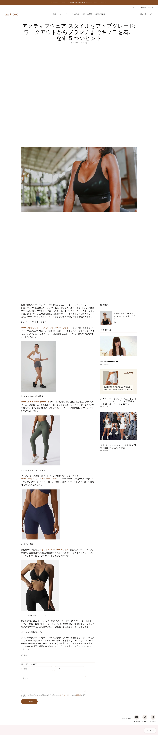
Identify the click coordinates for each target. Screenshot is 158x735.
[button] (75, 14)
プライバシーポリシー (65, 695)
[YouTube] (136, 717)
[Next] (152, 2)
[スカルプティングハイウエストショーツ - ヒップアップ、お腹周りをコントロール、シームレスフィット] (118, 381)
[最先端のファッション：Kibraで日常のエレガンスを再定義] (118, 426)
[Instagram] (144, 717)
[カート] (151, 14)
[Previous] (6, 2)
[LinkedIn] (153, 717)
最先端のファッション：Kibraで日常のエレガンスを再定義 (118, 446)
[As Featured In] (118, 346)
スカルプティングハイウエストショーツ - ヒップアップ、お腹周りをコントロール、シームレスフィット (118, 401)
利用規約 (78, 695)
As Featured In (109, 361)
